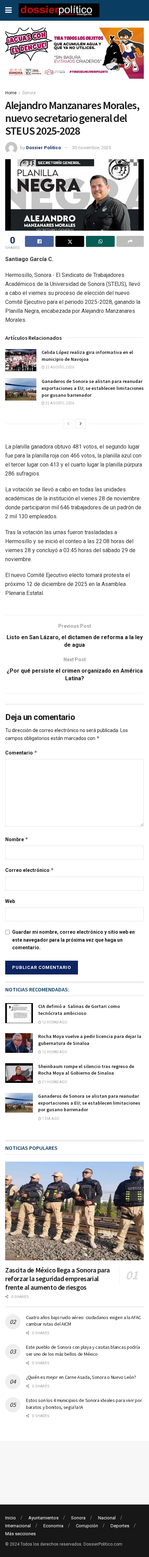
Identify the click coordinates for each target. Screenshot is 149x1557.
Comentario (21, 752)
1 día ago (50, 1119)
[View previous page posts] (68, 424)
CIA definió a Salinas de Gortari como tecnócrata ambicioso (79, 1009)
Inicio (10, 1517)
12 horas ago (54, 1022)
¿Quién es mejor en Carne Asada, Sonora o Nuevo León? (81, 1377)
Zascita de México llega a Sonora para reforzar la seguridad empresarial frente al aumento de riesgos (57, 1278)
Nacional (107, 1517)
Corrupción (87, 1525)
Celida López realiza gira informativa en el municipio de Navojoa (87, 355)
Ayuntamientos (43, 1517)
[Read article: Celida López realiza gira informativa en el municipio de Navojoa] (20, 360)
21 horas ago (54, 1082)
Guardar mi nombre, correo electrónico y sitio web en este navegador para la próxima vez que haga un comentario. (73, 939)
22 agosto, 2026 (59, 367)
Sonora (29, 92)
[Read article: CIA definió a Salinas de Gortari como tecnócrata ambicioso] (19, 1013)
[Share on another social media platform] (130, 241)
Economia (53, 1525)
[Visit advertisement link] (74, 58)
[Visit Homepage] (59, 10)
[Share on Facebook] (39, 241)
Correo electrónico (29, 870)
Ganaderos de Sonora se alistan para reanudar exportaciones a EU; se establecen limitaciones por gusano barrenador (93, 388)
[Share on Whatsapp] (100, 241)
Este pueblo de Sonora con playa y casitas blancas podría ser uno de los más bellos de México (83, 1350)
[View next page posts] (81, 424)
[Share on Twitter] (69, 241)
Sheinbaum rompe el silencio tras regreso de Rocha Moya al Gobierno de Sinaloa (86, 1069)
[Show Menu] (8, 10)
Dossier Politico (43, 147)
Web (10, 901)
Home (11, 92)
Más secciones (20, 1533)
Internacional (18, 1525)
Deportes (120, 1525)
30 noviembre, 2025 (91, 147)
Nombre (16, 839)
